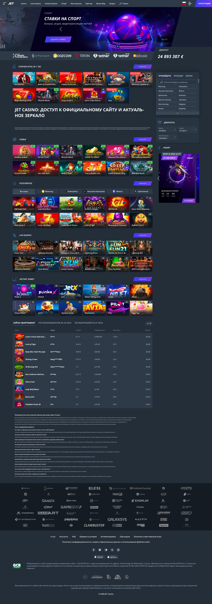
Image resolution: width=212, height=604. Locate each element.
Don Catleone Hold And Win (35, 374)
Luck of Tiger (30, 344)
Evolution (24, 256)
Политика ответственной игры (147, 536)
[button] (61, 29)
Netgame (118, 174)
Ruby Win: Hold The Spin (35, 352)
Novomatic (117, 85)
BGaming (47, 157)
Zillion (141, 225)
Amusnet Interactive (94, 101)
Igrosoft (117, 101)
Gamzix (117, 313)
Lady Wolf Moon (32, 389)
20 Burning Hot (31, 367)
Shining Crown (31, 359)
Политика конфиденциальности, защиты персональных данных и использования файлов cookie (106, 542)
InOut (24, 313)
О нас (53, 536)
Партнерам (125, 536)
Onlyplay (141, 313)
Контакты (63, 536)
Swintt (47, 101)
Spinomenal (47, 85)
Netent (24, 85)
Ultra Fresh (30, 382)
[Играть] (24, 77)
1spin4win (70, 85)
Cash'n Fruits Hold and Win (35, 337)
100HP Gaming (118, 297)
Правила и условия (88, 536)
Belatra (70, 174)
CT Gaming (24, 157)
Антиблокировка (108, 536)
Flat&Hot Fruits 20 (33, 404)
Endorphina (71, 101)
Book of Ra (29, 397)
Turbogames (141, 297)
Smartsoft (47, 297)
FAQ (74, 536)
